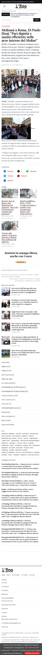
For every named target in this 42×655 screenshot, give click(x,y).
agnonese (25, 433)
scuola (18, 452)
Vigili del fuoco (33, 454)
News (3, 404)
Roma (21, 270)
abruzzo (12, 433)
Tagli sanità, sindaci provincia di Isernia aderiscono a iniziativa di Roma (24, 280)
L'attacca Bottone (8, 395)
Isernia (25, 445)
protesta (16, 270)
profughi (18, 450)
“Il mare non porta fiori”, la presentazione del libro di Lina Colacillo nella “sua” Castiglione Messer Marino (20, 514)
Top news (5, 425)
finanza (31, 443)
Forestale (5, 445)
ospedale (5, 450)
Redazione (5, 608)
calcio (25, 438)
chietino (5, 443)
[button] (4, 6)
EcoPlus (32, 575)
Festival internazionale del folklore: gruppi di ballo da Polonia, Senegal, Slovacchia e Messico (20, 475)
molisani (10, 270)
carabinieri (15, 440)
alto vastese (6, 436)
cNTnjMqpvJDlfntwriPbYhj (12, 495)
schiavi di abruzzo (8, 452)
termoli (37, 452)
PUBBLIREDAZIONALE (10, 408)
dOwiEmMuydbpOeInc (10, 464)
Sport (3, 420)
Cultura (4, 371)
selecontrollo (27, 452)
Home (3, 575)
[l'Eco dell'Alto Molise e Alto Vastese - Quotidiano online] (21, 6)
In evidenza (6, 26)
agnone (18, 433)
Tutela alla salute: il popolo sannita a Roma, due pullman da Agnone (9, 237)
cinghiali (12, 443)
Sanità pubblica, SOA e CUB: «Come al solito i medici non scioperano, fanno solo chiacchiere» (28, 207)
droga (25, 443)
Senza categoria (7, 416)
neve (31, 447)
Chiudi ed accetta (32, 653)
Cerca (37, 19)
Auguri (4, 366)
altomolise (34, 433)
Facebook (5, 627)
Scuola (4, 412)
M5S (30, 445)
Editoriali (5, 594)
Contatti (4, 612)
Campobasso (33, 438)
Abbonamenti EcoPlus (9, 605)
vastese (4, 454)
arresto (25, 436)
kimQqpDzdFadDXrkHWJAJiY (13, 529)
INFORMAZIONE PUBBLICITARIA (13, 391)
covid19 (19, 443)
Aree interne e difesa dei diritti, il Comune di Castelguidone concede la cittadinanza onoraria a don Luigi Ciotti (26, 340)
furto (12, 445)
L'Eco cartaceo (7, 400)
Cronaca (4, 582)
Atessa (31, 436)
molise (26, 447)
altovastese (16, 436)
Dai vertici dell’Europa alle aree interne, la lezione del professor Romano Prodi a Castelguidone (24, 290)
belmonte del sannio (9, 438)
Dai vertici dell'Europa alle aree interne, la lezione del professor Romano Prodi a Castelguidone (24, 15)
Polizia (11, 450)
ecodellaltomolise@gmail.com (11, 623)
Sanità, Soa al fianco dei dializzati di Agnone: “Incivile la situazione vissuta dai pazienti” (10, 207)
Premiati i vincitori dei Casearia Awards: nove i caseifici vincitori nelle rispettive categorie (25, 302)
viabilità (23, 454)
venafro (16, 454)
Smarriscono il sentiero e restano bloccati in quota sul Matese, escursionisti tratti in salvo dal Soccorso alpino (20, 466)
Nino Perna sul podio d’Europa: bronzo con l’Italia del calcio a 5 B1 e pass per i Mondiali (26, 353)
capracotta (6, 440)
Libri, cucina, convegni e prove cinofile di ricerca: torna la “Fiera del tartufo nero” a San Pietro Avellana (19, 483)
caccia (20, 438)
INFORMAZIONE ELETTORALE (13, 387)
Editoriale (5, 379)
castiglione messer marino (30, 440)
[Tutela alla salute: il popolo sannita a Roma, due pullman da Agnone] (10, 225)
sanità (25, 270)
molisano (19, 447)
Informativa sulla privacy (9, 619)
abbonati (5, 433)
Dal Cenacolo (6, 375)
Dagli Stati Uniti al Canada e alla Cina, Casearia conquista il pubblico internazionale (26, 314)
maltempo (36, 445)
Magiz (4, 489)
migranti (5, 447)
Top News (24, 575)
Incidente (18, 445)
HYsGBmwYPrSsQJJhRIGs (12, 481)
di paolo (4, 270)
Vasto (10, 454)
